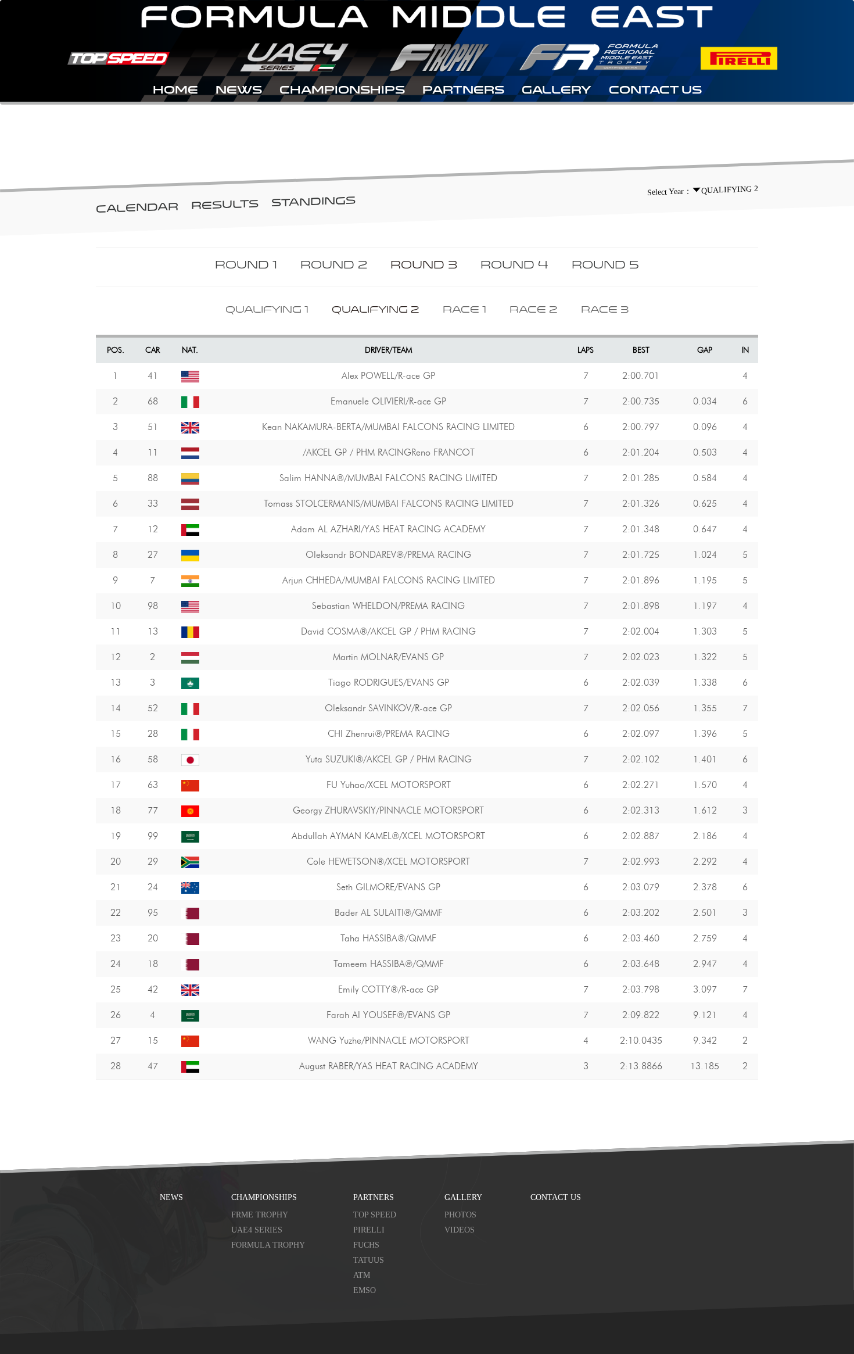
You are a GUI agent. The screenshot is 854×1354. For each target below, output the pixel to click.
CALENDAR (137, 209)
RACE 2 (533, 310)
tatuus (368, 1260)
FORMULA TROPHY (268, 1245)
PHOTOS (460, 1214)
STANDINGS (313, 202)
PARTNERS (463, 91)
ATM (361, 1275)
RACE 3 (605, 310)
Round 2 (333, 266)
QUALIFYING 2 (375, 310)
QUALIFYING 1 (266, 310)
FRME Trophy (259, 1214)
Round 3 (423, 266)
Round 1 (246, 266)
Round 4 (514, 266)
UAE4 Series (256, 1230)
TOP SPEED (374, 1214)
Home (175, 91)
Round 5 (605, 266)
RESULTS (225, 205)
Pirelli (369, 1230)
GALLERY (556, 91)
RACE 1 (464, 310)
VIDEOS (459, 1230)
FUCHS (366, 1245)
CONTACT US (655, 91)
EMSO (364, 1290)
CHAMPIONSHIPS (342, 91)
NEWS (239, 91)
